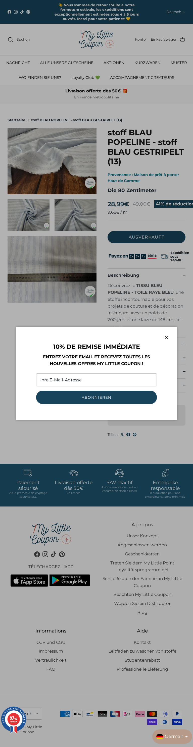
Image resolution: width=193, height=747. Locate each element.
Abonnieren (97, 397)
